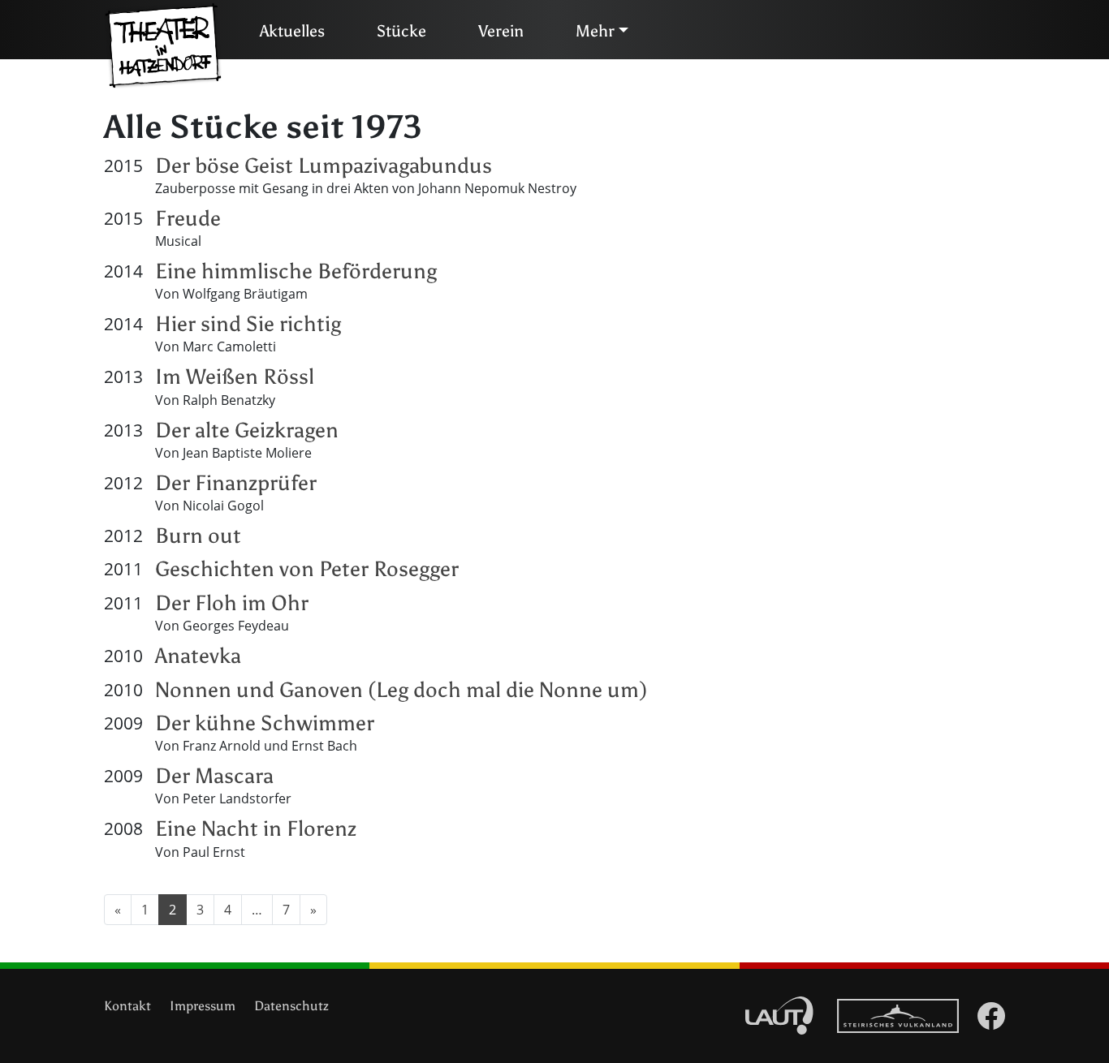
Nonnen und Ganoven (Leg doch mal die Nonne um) (401, 690)
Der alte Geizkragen (247, 430)
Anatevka (198, 656)
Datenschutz (291, 1006)
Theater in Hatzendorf (163, 46)
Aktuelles (292, 31)
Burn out (198, 536)
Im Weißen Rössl (234, 376)
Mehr (595, 31)
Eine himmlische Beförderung (296, 271)
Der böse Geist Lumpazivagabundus (323, 166)
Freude (188, 218)
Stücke (401, 31)
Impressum (202, 1006)
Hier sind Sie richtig (248, 324)
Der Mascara (214, 776)
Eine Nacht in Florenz (255, 828)
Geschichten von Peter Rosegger (307, 569)
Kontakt (127, 1006)
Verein (501, 31)
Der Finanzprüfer (236, 483)
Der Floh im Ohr (232, 603)
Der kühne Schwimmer (264, 723)
